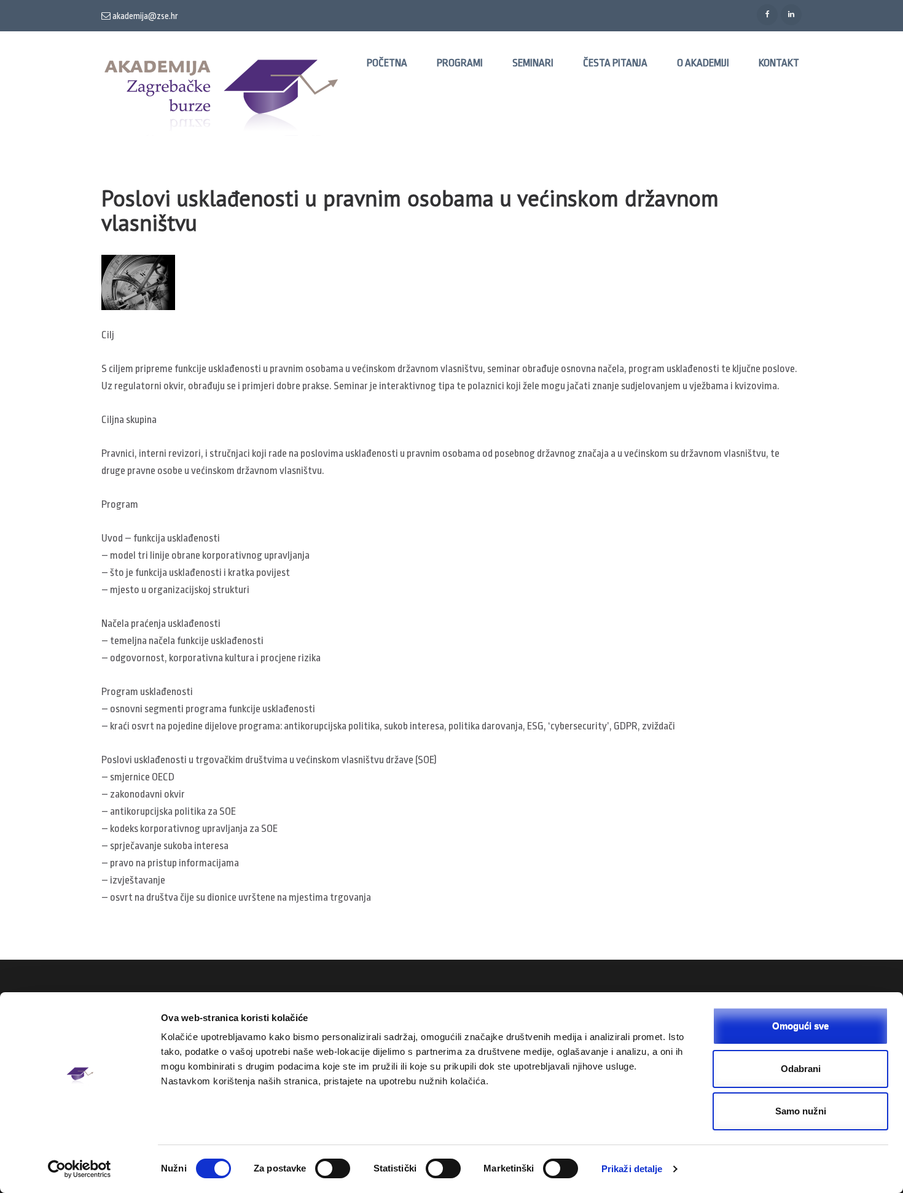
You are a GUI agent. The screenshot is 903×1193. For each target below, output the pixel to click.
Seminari (532, 63)
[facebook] (767, 14)
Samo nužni (800, 1111)
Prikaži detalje (632, 1169)
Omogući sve (800, 1025)
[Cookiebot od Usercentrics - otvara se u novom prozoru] (79, 1169)
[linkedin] (791, 14)
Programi (460, 63)
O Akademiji (703, 63)
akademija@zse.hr (144, 16)
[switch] (332, 1168)
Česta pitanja (615, 63)
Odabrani (801, 1068)
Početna (387, 63)
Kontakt (779, 63)
